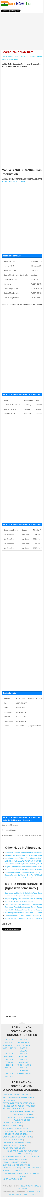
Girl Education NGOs (13, 1140)
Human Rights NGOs (12, 1126)
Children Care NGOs (31, 1168)
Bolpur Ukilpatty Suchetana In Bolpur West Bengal (24, 899)
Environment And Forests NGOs (18, 1103)
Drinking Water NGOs (13, 1123)
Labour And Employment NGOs (17, 1137)
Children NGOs (10, 1100)
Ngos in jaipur (24, 1065)
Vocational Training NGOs (15, 1128)
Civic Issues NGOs (11, 1168)
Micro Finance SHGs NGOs (15, 1134)
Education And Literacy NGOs (17, 1095)
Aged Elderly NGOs (12, 1157)
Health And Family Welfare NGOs (18, 1097)
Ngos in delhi (9, 1045)
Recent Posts (11, 1016)
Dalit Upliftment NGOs (14, 1145)
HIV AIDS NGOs (9, 1106)
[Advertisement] (22, 30)
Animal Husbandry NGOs (14, 1162)
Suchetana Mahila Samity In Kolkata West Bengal (24, 893)
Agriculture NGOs (26, 1106)
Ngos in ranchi (24, 1073)
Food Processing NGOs (14, 1148)
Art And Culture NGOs (13, 1109)
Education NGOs (31, 1157)
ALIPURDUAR (7, 182)
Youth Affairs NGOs (12, 1179)
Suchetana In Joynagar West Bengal (19, 901)
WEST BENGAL (19, 182)
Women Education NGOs (14, 1159)
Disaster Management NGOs (16, 1142)
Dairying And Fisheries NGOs (16, 1165)
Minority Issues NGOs (13, 1171)
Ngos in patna (23, 1045)
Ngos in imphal (9, 1048)
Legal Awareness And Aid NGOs (17, 1131)
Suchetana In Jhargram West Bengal (19, 896)
